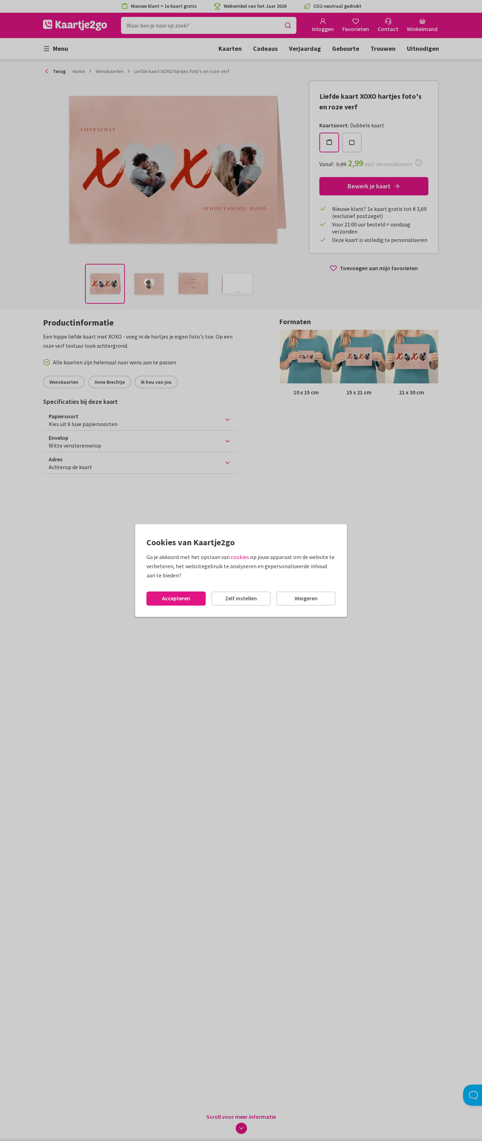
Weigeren (306, 598)
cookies (240, 556)
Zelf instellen (241, 598)
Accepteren (176, 598)
